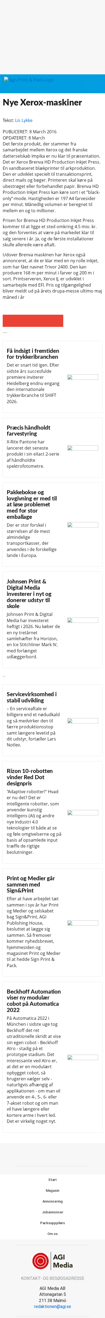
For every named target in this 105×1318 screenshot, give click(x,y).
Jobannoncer (52, 1212)
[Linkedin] (58, 1153)
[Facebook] (46, 1153)
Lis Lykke (24, 120)
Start (52, 1180)
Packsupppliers (52, 1223)
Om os (52, 1234)
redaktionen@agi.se (52, 1306)
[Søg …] (98, 83)
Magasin (52, 1190)
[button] (88, 83)
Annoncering (53, 1201)
